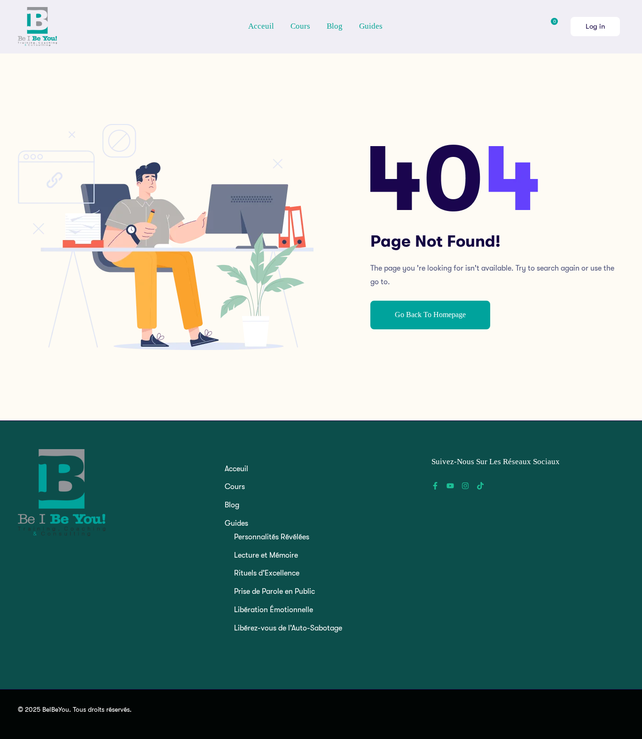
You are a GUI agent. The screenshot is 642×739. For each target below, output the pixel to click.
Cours (300, 26)
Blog (335, 26)
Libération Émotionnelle (273, 610)
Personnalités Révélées (271, 537)
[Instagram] (465, 486)
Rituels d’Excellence (266, 573)
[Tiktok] (480, 486)
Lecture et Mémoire (266, 555)
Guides (371, 26)
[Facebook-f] (435, 486)
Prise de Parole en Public (274, 591)
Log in (595, 26)
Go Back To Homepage (430, 315)
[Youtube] (450, 486)
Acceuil (261, 26)
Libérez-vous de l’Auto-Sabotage (288, 628)
